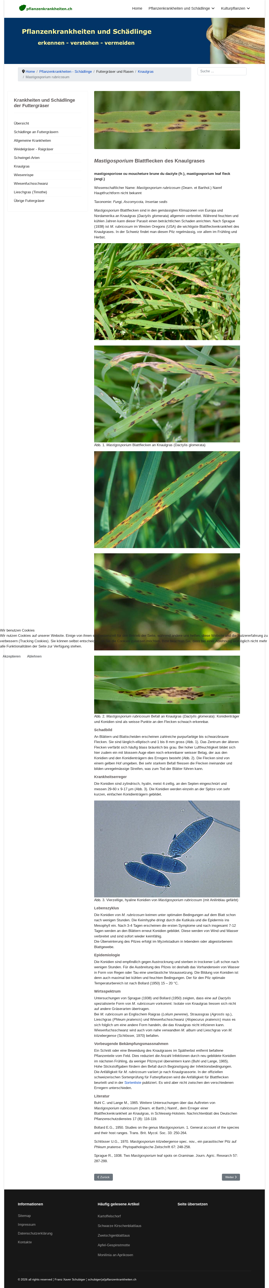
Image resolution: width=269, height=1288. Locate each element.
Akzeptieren (12, 656)
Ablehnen (34, 656)
